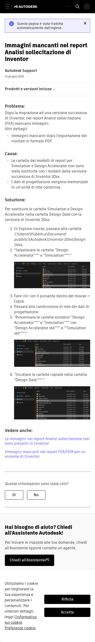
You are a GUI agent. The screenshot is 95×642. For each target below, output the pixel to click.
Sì (14, 495)
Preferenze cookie (20, 628)
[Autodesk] (26, 6)
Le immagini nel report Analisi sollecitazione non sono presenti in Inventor (47, 441)
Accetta (67, 612)
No (36, 495)
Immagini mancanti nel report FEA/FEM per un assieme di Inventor (45, 454)
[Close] (85, 23)
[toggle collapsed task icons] (69, 7)
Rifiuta (67, 599)
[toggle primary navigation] (10, 7)
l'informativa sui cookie (21, 619)
